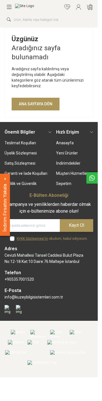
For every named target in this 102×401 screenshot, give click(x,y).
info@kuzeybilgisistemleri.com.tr (34, 297)
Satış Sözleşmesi (20, 163)
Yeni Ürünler (67, 153)
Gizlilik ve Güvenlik (21, 183)
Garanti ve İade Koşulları (26, 173)
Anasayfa (65, 143)
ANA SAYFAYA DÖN (35, 104)
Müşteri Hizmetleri (72, 173)
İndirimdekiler (68, 163)
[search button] (9, 19)
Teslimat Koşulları (20, 143)
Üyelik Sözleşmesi (21, 153)
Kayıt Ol (76, 225)
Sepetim (63, 183)
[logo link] (38, 7)
